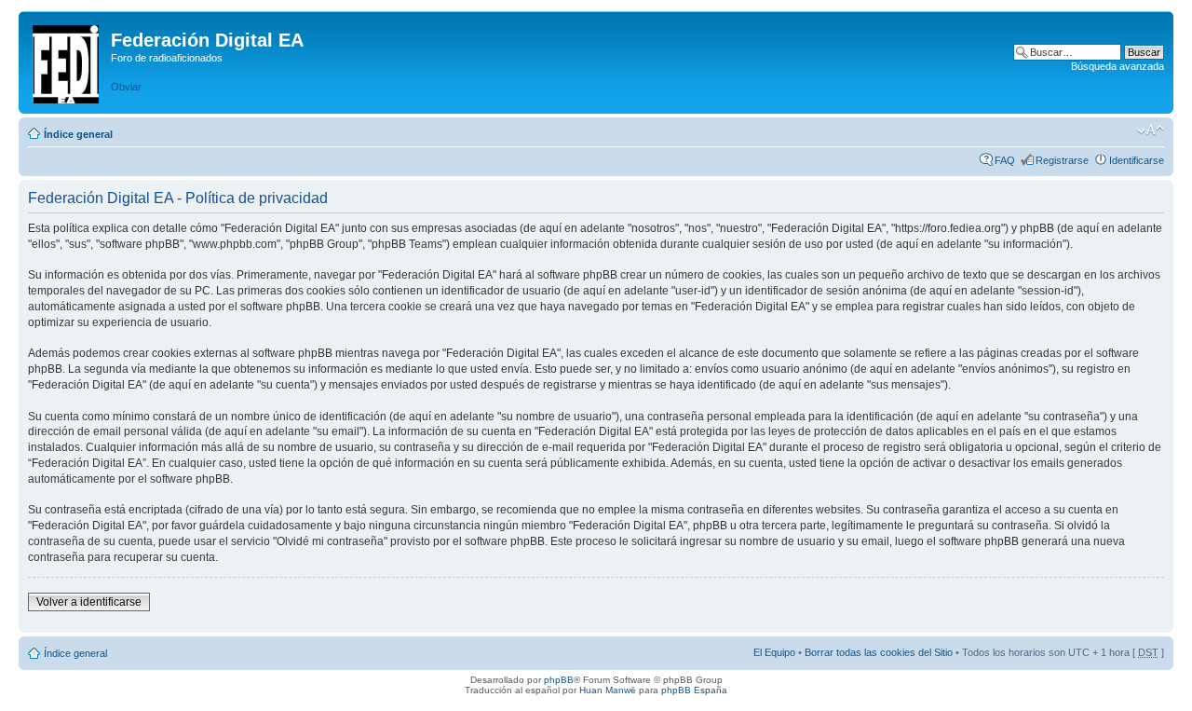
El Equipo (774, 652)
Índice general (78, 134)
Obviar (126, 86)
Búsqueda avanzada (1117, 66)
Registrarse (1062, 160)
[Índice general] (67, 60)
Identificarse (1136, 160)
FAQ (1005, 160)
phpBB (559, 680)
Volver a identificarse (89, 601)
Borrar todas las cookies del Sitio (879, 652)
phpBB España (694, 690)
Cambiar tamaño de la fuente (1150, 130)
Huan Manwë (607, 690)
